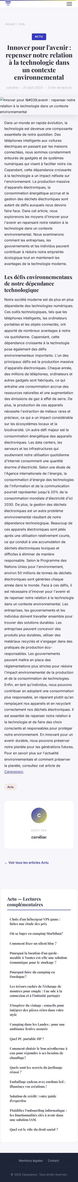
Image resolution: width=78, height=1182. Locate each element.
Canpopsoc (13, 771)
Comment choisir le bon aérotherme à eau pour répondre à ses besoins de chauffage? (38, 1053)
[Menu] (69, 3)
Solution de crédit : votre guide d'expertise (33, 1098)
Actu (22, 24)
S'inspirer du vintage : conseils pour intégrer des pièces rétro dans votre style (37, 1010)
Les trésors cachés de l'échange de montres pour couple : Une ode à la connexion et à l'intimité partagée (36, 991)
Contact (53, 1160)
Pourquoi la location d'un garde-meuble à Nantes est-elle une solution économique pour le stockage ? (38, 958)
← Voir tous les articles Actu (26, 862)
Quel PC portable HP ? (27, 1039)
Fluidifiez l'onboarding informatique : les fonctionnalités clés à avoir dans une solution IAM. (38, 1115)
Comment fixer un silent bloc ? (33, 943)
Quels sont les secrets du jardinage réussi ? (36, 1069)
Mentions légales (31, 1160)
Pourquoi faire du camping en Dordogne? (32, 974)
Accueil (10, 24)
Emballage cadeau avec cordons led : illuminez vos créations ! (37, 1084)
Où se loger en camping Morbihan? (36, 933)
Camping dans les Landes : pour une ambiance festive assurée (37, 1026)
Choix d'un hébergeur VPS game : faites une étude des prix (35, 921)
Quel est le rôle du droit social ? (34, 1129)
